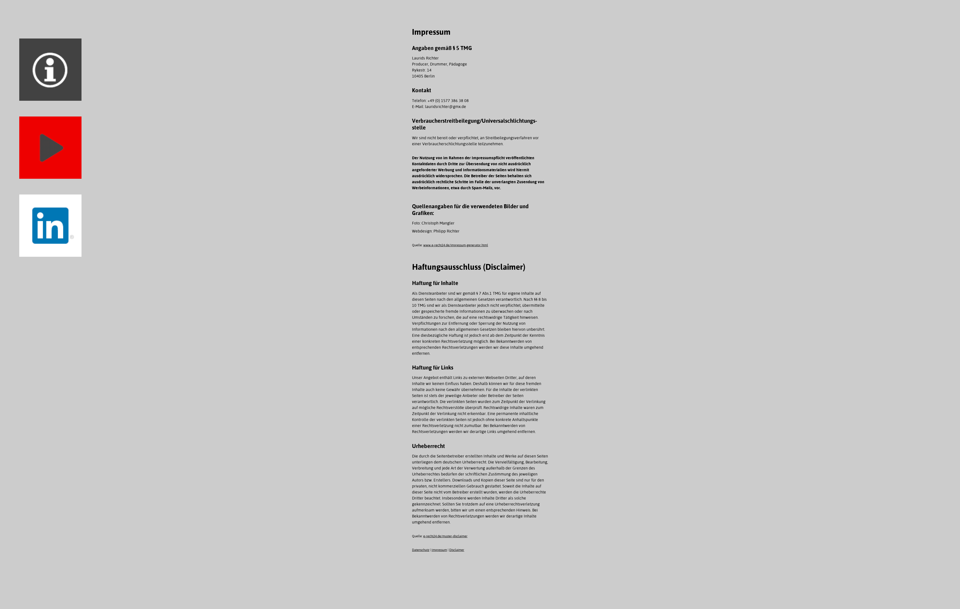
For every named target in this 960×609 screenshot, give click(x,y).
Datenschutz (420, 550)
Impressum (439, 550)
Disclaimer (456, 550)
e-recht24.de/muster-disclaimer (445, 536)
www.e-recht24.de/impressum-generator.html (455, 245)
